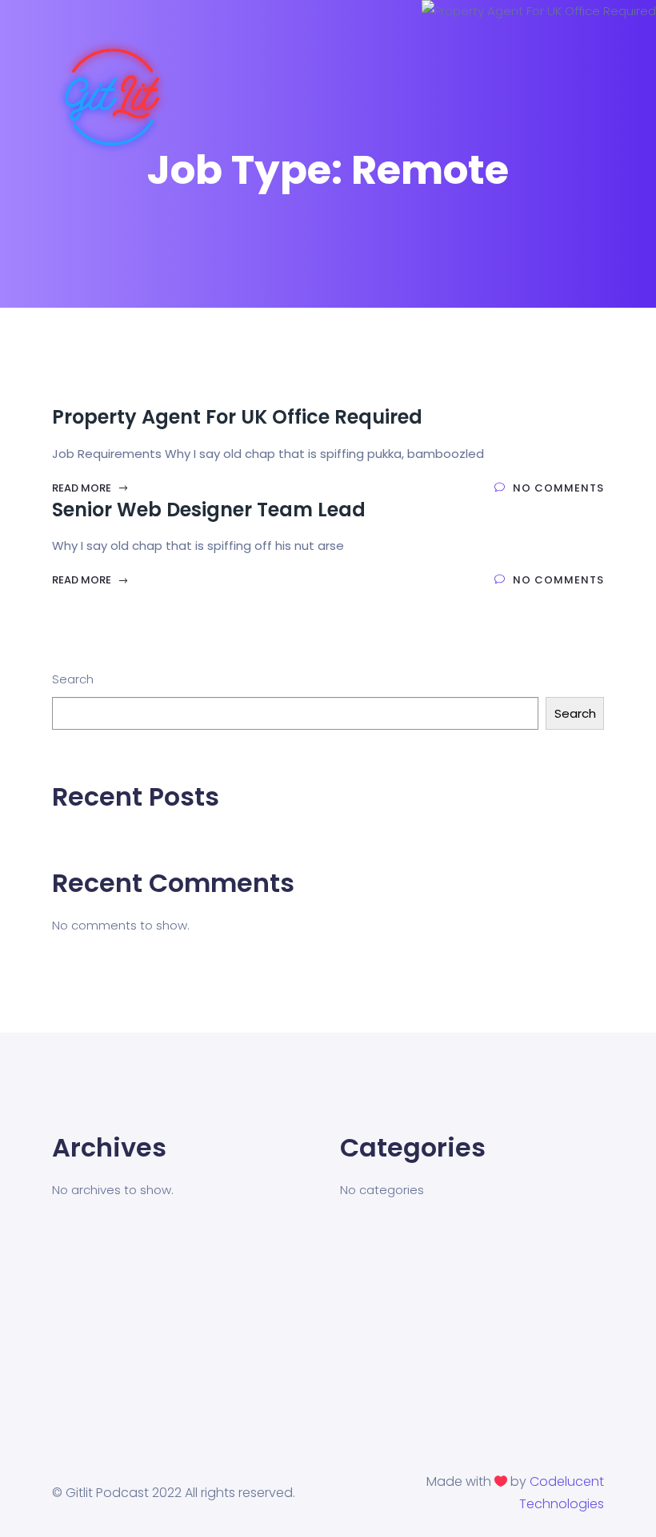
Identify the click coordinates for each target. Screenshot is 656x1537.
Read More (83, 488)
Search (73, 679)
